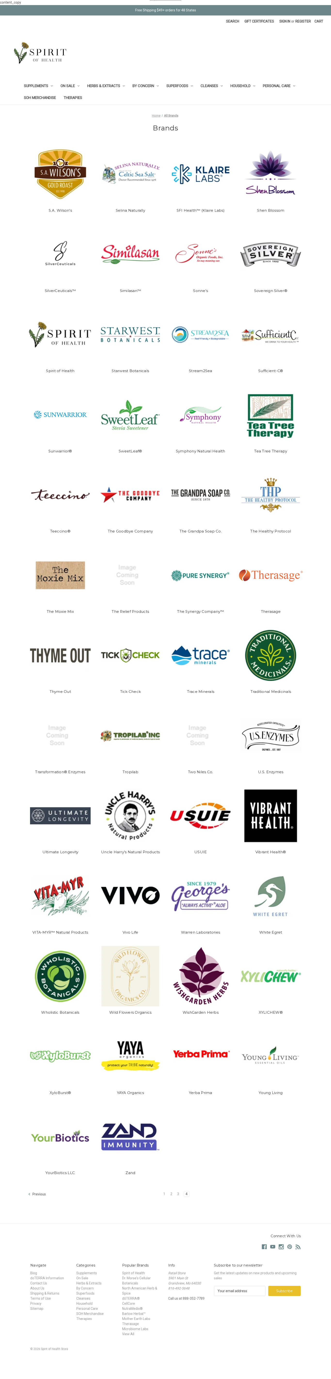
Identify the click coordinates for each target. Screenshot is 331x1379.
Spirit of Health (60, 370)
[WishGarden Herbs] (201, 976)
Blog (33, 1273)
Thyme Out (60, 691)
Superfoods (177, 86)
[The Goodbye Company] (130, 495)
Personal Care (277, 86)
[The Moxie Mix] (60, 575)
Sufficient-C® (270, 370)
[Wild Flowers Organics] (130, 976)
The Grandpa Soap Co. (201, 531)
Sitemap (36, 1309)
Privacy (35, 1303)
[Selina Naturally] (130, 174)
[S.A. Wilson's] (60, 174)
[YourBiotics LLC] (60, 1136)
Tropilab (130, 772)
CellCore (128, 1303)
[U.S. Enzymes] (271, 735)
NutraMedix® (132, 1309)
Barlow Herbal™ (134, 1314)
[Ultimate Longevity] (60, 816)
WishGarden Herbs (201, 1012)
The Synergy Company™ (200, 611)
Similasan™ (130, 290)
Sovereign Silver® (270, 290)
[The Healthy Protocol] (271, 495)
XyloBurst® (60, 1092)
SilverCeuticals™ (60, 290)
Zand (130, 1172)
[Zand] (130, 1136)
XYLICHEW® (271, 1012)
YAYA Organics (130, 1092)
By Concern (143, 86)
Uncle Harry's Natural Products (130, 852)
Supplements (36, 86)
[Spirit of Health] (60, 334)
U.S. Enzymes (270, 772)
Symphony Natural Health (200, 451)
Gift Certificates (259, 21)
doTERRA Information (47, 1278)
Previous (39, 1194)
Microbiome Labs (135, 1329)
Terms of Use (40, 1298)
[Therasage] (271, 575)
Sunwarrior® (60, 451)
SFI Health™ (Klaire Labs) (201, 210)
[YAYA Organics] (130, 1056)
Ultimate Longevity (60, 852)
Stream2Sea (200, 370)
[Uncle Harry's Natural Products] (130, 816)
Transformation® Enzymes (60, 772)
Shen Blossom (270, 210)
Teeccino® (60, 531)
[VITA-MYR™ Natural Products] (60, 896)
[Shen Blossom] (271, 174)
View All (128, 1334)
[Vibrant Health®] (271, 816)
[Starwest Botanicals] (130, 334)
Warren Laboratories (200, 932)
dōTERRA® (131, 1298)
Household (240, 86)
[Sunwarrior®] (60, 415)
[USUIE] (201, 816)
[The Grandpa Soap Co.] (201, 495)
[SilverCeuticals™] (60, 254)
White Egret (270, 932)
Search (232, 21)
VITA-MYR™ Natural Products (60, 932)
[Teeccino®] (60, 495)
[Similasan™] (130, 254)
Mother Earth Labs (136, 1319)
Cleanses (209, 86)
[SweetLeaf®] (130, 415)
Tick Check (130, 691)
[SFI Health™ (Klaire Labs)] (201, 174)
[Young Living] (271, 1056)
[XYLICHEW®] (271, 976)
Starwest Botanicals (130, 370)
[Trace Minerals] (201, 655)
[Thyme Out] (60, 655)
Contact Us (38, 1283)
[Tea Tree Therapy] (271, 415)
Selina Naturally (130, 210)
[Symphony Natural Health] (201, 415)
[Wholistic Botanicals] (60, 976)
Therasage (271, 611)
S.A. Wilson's (60, 210)
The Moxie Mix (60, 611)
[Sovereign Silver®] (271, 254)
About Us (37, 1288)
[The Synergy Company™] (201, 575)
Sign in (284, 21)
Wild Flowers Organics (130, 1012)
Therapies (73, 98)
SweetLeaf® (130, 451)
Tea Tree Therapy (270, 451)
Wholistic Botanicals (60, 1012)
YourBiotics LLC (60, 1172)
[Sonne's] (201, 254)
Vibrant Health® (270, 852)
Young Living (271, 1092)
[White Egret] (271, 896)
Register (303, 21)
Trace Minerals (200, 691)
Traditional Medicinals (271, 691)
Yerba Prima (200, 1092)
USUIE (200, 852)
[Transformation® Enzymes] (60, 735)
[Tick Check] (130, 655)
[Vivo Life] (130, 896)
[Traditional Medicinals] (271, 655)
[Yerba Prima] (201, 1056)
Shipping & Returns (44, 1293)
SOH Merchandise (40, 98)
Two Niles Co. (200, 772)
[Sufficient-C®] (271, 334)
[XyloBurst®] (60, 1056)
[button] (165, 1360)
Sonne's (200, 290)
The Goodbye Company (130, 531)
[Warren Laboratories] (201, 896)
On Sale (68, 86)
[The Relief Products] (130, 575)
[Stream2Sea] (201, 334)
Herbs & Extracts (103, 86)
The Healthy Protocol (270, 531)
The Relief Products (130, 611)
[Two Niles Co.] (201, 735)
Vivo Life (130, 932)
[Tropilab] (130, 735)
